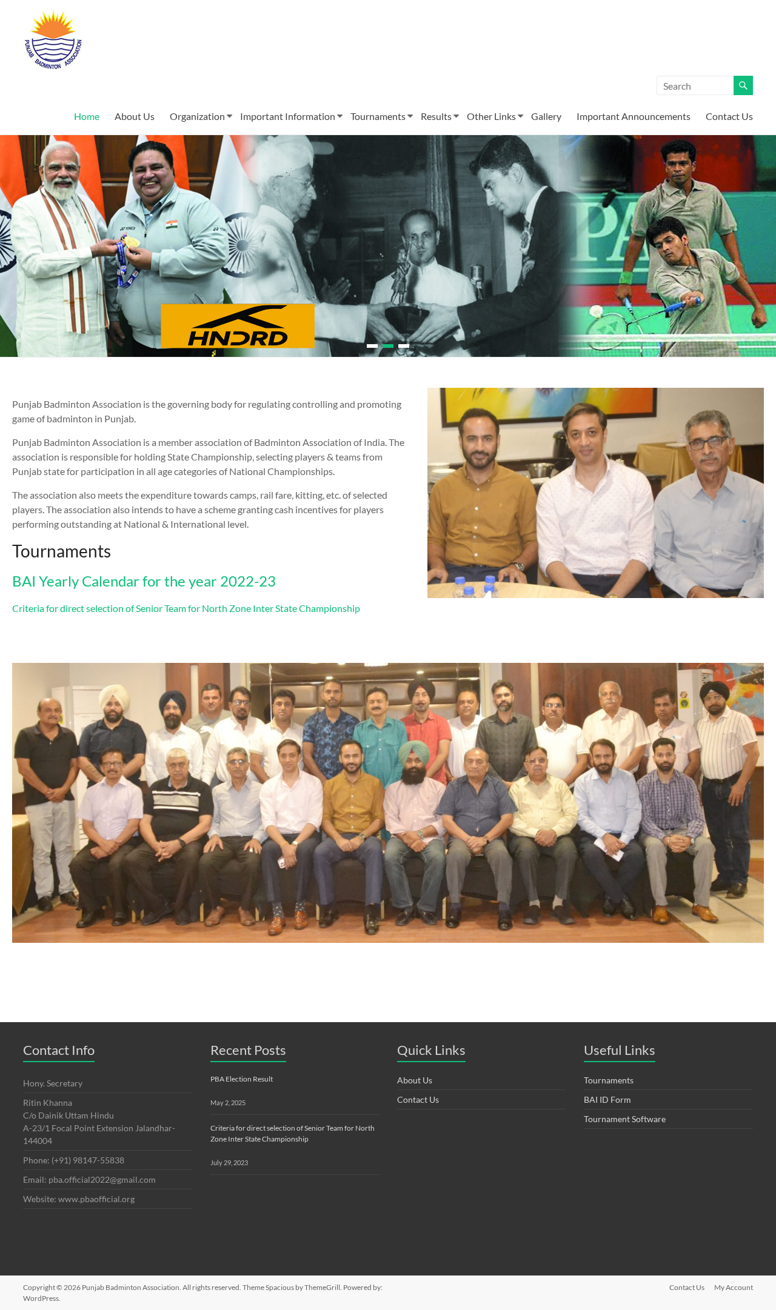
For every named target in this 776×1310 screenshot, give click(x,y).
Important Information (287, 116)
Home (86, 116)
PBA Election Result (241, 1078)
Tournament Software (625, 1119)
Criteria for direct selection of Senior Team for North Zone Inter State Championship (186, 608)
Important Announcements (634, 116)
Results (436, 116)
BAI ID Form (607, 1099)
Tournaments (378, 116)
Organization (197, 116)
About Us (135, 116)
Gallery (546, 116)
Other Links (491, 116)
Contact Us (729, 116)
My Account (733, 1287)
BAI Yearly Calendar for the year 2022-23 (144, 581)
